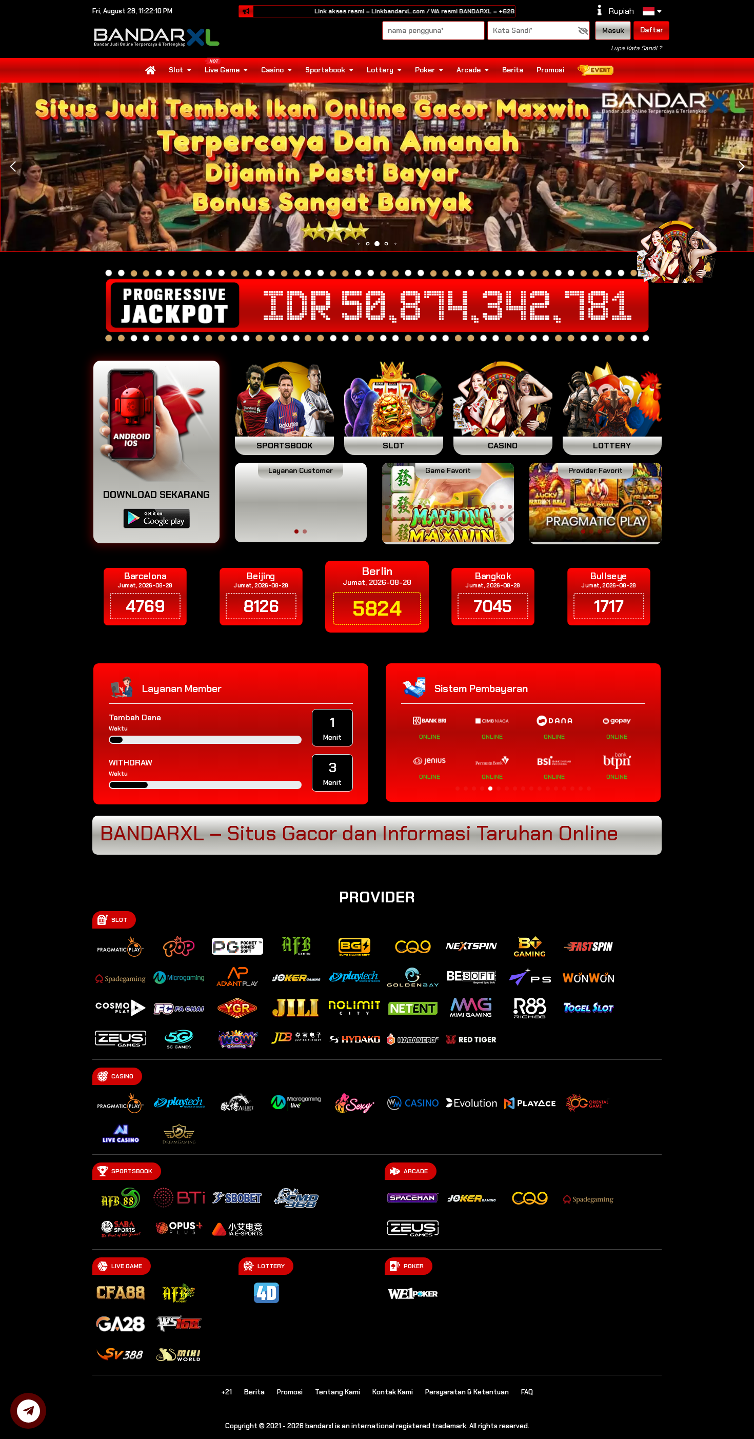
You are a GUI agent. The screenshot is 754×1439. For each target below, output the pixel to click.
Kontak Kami (392, 1392)
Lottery (380, 69)
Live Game (222, 69)
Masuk (613, 30)
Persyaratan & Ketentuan (467, 1392)
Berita (512, 69)
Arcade (469, 69)
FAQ (527, 1392)
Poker (425, 69)
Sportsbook (325, 69)
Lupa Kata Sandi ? (636, 48)
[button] (741, 166)
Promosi (550, 69)
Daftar (651, 29)
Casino (272, 69)
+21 (226, 1392)
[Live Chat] (683, 250)
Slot (176, 69)
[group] (595, 502)
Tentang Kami (337, 1392)
